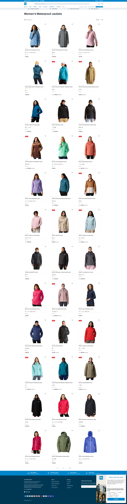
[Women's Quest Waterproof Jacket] (90, 147)
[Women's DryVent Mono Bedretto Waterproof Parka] (90, 72)
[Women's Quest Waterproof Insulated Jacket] (90, 110)
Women (35, 6)
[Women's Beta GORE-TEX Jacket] (36, 258)
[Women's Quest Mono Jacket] (63, 110)
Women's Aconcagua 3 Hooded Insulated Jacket (61, 198)
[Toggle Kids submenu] (41, 6)
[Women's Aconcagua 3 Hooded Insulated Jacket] (63, 184)
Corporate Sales (91, 6)
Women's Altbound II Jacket (57, 235)
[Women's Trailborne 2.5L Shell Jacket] (36, 110)
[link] (57, 468)
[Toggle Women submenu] (37, 6)
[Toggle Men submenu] (31, 6)
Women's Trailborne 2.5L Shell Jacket (32, 124)
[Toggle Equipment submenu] (55, 6)
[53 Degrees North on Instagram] (27, 492)
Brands (97, 0)
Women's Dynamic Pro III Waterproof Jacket (33, 382)
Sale (63, 6)
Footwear (45, 6)
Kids (40, 6)
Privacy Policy (54, 485)
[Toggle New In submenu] (27, 6)
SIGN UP (116, 499)
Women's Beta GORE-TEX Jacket (31, 272)
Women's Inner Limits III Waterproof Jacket (87, 198)
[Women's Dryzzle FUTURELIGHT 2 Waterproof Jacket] (63, 72)
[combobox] (62, 4)
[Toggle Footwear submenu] (48, 6)
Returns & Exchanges (55, 483)
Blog (86, 6)
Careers (68, 483)
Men (30, 6)
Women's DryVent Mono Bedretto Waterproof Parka (89, 86)
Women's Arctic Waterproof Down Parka (59, 49)
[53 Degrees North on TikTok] (29, 492)
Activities (58, 6)
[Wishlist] (100, 4)
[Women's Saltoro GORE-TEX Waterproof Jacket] (36, 72)
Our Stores (69, 481)
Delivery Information (55, 481)
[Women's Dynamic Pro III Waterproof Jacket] (36, 368)
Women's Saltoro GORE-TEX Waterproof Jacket (34, 86)
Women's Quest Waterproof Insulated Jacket (87, 124)
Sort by (25, 19)
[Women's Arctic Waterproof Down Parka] (63, 35)
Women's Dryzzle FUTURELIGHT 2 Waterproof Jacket (62, 86)
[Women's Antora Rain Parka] (63, 331)
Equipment (52, 6)
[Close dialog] (125, 476)
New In (25, 6)
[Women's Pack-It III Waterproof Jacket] (36, 35)
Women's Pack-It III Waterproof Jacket (32, 49)
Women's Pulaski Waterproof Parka (85, 382)
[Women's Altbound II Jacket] (63, 221)
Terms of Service (54, 487)
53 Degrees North (28, 500)
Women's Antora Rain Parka (57, 345)
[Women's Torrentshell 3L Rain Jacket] (90, 258)
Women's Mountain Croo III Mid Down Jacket (33, 161)
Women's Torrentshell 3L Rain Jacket (86, 272)
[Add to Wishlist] (45, 24)
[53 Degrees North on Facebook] (25, 492)
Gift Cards (101, 0)
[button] (102, 4)
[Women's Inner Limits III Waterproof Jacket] (90, 184)
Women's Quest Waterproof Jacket (85, 161)
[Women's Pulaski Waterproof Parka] (90, 368)
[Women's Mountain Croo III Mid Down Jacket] (36, 147)
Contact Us (69, 487)
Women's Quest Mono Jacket (57, 124)
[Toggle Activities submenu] (61, 6)
